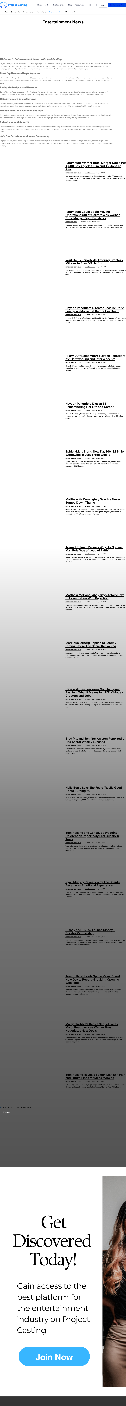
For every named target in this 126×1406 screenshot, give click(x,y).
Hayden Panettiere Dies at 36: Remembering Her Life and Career (89, 405)
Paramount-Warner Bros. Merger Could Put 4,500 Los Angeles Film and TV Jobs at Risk (95, 166)
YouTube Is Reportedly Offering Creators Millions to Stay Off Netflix (94, 261)
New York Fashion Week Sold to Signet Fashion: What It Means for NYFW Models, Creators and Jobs (95, 692)
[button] (95, 5)
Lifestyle (65, 36)
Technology (65, 45)
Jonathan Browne (90, 173)
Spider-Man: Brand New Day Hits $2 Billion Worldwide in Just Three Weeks (95, 453)
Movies (65, 38)
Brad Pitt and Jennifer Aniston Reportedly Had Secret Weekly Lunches (94, 740)
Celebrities (65, 29)
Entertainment (64, 31)
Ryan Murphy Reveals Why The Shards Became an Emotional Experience (92, 883)
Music (64, 40)
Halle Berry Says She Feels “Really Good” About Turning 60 (94, 789)
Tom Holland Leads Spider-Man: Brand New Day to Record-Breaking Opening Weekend (92, 979)
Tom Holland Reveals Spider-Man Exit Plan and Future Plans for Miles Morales (95, 1076)
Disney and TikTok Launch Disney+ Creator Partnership (90, 931)
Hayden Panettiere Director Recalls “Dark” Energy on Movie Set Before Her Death (94, 309)
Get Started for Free (117, 5)
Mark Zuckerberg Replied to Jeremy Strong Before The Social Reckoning (90, 644)
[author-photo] (83, 173)
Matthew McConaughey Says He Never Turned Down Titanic (92, 501)
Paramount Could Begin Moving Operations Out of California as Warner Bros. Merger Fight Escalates (92, 215)
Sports (64, 43)
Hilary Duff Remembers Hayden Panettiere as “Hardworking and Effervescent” (95, 357)
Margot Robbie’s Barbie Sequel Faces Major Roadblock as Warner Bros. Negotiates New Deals (91, 1027)
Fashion (65, 33)
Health (64, 34)
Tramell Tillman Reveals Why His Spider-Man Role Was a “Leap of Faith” (94, 548)
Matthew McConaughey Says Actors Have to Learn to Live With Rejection (94, 596)
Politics (65, 42)
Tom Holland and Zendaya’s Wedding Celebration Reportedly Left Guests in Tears (92, 836)
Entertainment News (73, 173)
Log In (103, 5)
